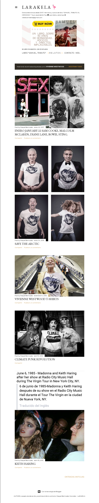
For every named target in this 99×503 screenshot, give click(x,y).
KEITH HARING (25, 464)
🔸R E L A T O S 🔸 (55, 53)
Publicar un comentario (32, 138)
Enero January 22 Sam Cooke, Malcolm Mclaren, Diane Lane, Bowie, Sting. (44, 132)
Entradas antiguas (74, 477)
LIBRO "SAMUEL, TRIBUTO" (34, 53)
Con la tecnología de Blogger (51, 491)
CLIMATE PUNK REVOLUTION (35, 359)
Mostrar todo (75, 67)
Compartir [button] (18, 138)
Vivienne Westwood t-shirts (37, 299)
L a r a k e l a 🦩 (39, 7)
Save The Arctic (27, 244)
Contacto (69, 53)
